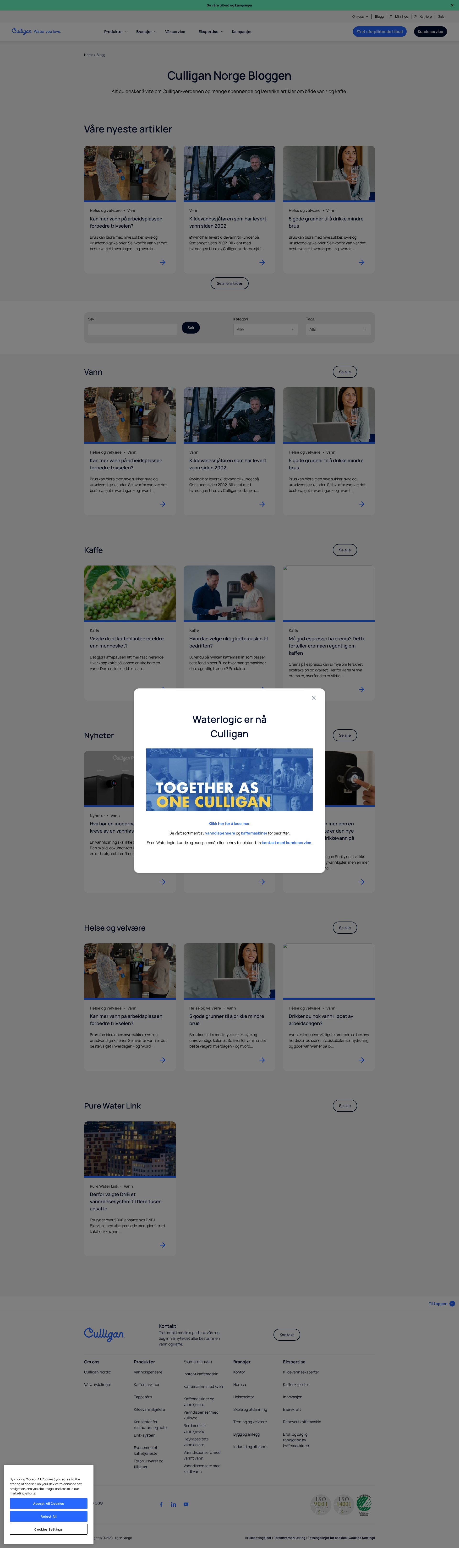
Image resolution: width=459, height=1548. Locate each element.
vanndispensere (220, 833)
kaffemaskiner (254, 833)
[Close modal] (313, 697)
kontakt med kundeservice (286, 842)
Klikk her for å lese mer (229, 823)
